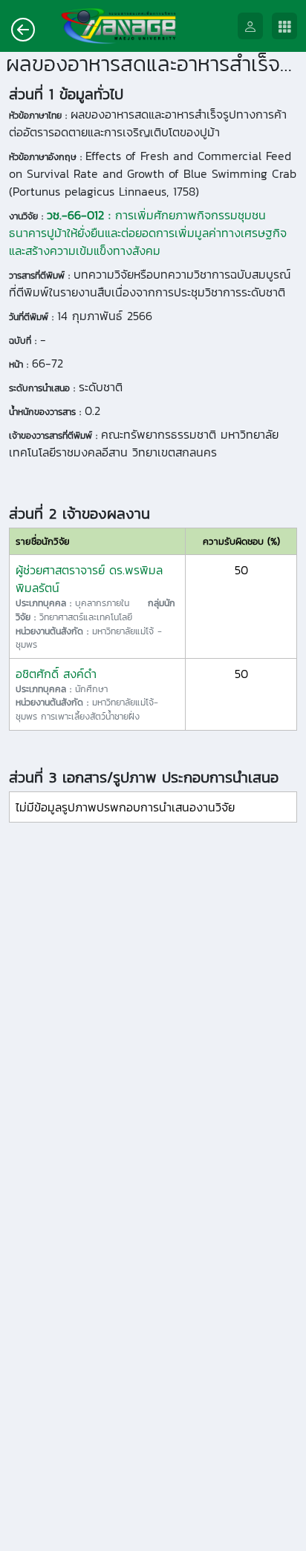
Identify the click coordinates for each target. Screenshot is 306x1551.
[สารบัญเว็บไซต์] (289, 26)
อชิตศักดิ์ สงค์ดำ (56, 673)
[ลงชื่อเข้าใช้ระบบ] (255, 26)
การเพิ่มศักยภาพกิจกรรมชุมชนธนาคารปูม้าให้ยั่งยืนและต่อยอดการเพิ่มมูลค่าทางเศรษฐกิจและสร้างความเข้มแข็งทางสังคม (148, 232)
